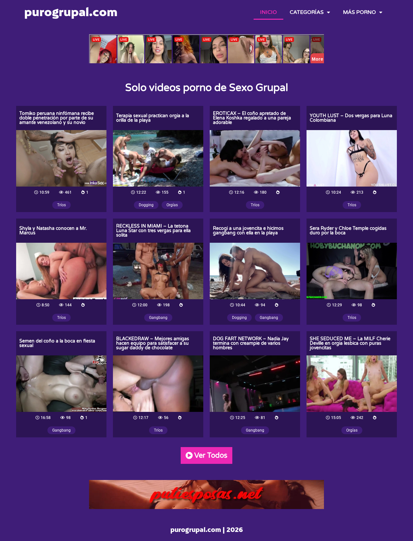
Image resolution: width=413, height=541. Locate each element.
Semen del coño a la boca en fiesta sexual (57, 343)
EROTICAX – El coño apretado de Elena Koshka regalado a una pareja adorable (252, 118)
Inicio (268, 12)
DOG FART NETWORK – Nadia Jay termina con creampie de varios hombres (251, 343)
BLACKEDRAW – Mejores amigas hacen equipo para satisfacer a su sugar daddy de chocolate (152, 343)
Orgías (172, 205)
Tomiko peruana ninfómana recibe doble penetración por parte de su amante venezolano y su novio (56, 118)
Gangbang (158, 317)
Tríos (61, 205)
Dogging (146, 205)
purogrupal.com (70, 12)
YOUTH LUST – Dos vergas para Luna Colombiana (351, 118)
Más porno (359, 12)
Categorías (307, 12)
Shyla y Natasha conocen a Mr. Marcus (53, 231)
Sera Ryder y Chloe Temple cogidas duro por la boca (348, 231)
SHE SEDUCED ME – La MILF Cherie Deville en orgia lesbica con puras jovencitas (350, 343)
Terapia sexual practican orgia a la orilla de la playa (152, 118)
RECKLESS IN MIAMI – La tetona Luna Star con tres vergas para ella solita (153, 230)
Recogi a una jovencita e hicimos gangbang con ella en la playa (248, 231)
